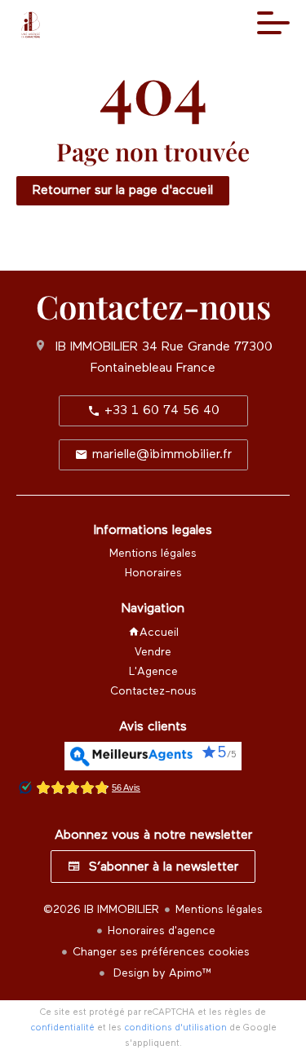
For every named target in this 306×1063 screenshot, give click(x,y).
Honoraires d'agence (161, 931)
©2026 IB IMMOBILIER (101, 909)
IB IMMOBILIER (96, 347)
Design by (161, 973)
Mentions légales (219, 909)
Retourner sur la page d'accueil (123, 190)
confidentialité (62, 1027)
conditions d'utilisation (175, 1027)
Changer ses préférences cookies (161, 952)
